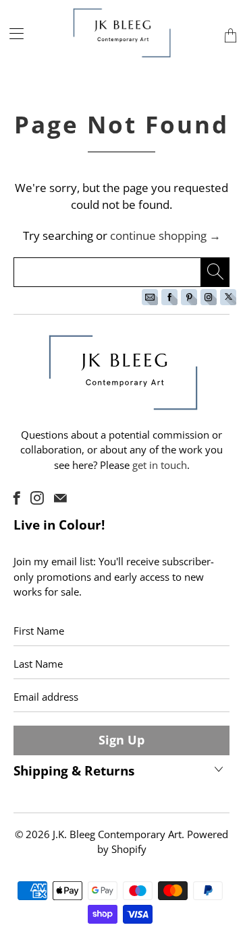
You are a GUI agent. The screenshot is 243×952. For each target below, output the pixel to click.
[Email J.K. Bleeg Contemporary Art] (60, 498)
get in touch (159, 465)
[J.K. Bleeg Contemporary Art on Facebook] (17, 498)
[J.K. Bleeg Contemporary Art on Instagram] (37, 498)
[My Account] (12, 33)
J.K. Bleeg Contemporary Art (117, 834)
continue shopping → (165, 235)
